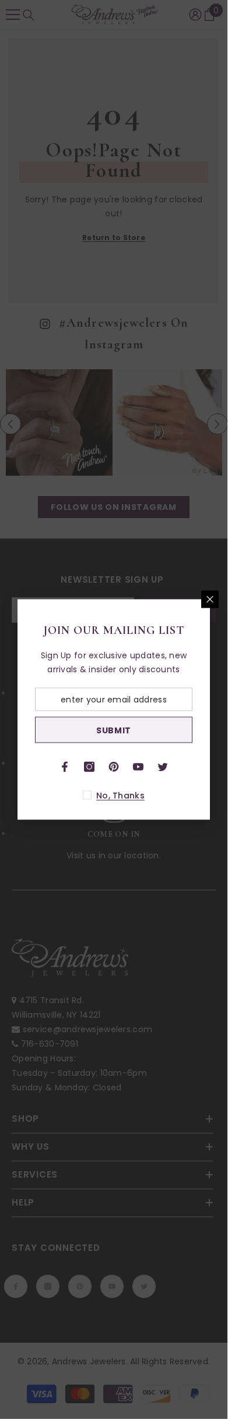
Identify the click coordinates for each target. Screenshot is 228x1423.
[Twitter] (162, 767)
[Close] (210, 599)
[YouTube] (138, 767)
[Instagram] (89, 767)
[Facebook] (64, 767)
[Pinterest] (113, 767)
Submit (113, 730)
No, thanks (120, 795)
